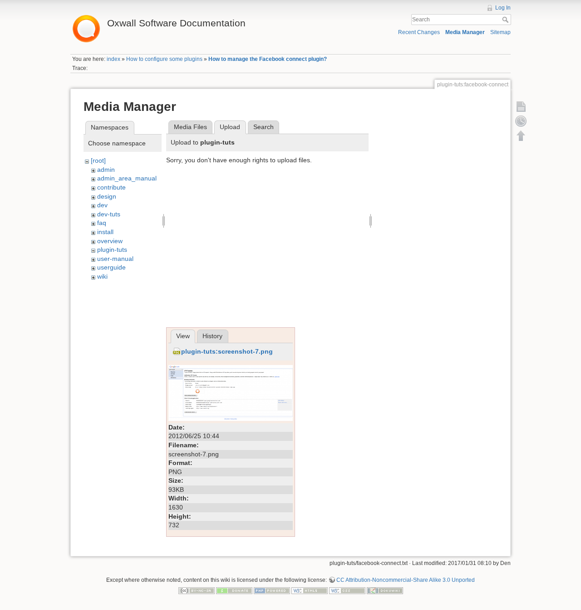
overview (110, 241)
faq (101, 222)
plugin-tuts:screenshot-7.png (227, 351)
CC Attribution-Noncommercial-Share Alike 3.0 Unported (405, 580)
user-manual (115, 258)
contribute (111, 187)
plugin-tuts (112, 249)
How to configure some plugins (164, 59)
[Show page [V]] (521, 106)
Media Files (190, 126)
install (105, 231)
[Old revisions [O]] (521, 121)
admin (106, 169)
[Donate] (234, 590)
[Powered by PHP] (272, 590)
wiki (102, 276)
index (113, 59)
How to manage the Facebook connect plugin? (267, 59)
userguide (111, 267)
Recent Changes (419, 32)
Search (506, 19)
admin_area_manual (127, 178)
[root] (98, 160)
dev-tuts (108, 214)
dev (102, 205)
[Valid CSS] (347, 590)
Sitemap (500, 32)
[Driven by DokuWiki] (385, 590)
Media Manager (465, 32)
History (212, 336)
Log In (503, 8)
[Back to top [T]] (521, 135)
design (106, 196)
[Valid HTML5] (309, 590)
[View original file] (230, 392)
